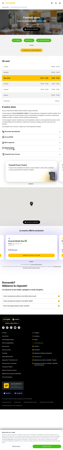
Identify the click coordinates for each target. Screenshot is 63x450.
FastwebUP (37, 349)
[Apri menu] (3, 3)
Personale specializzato (12, 131)
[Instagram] (7, 327)
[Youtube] (15, 327)
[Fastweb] (10, 3)
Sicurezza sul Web (6, 349)
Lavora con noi (37, 356)
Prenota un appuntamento (32, 50)
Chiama (18, 40)
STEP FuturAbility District (8, 343)
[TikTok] (19, 327)
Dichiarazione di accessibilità (46, 402)
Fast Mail (36, 346)
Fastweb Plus (5, 336)
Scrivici (30, 40)
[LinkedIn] (11, 327)
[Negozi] (52, 3)
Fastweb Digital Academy (8, 339)
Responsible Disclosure (7, 356)
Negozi (36, 339)
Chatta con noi (44, 40)
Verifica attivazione (38, 343)
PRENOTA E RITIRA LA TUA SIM (31, 255)
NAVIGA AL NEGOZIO (32, 29)
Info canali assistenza (7, 377)
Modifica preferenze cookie (30, 402)
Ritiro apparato (9, 142)
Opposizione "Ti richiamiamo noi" (10, 360)
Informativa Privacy (6, 402)
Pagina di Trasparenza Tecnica (9, 370)
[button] (31, 204)
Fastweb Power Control (12, 154)
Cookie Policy (17, 402)
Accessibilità (8, 137)
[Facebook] (3, 327)
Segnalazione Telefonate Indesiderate (43, 353)
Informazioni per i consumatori (9, 363)
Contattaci (36, 332)
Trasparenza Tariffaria (7, 366)
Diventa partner (5, 346)
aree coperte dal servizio (36, 264)
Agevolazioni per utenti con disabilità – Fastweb (45, 360)
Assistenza (36, 336)
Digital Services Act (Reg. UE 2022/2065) (11, 373)
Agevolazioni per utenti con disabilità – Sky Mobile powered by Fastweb (45, 364)
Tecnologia (4, 353)
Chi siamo (4, 332)
